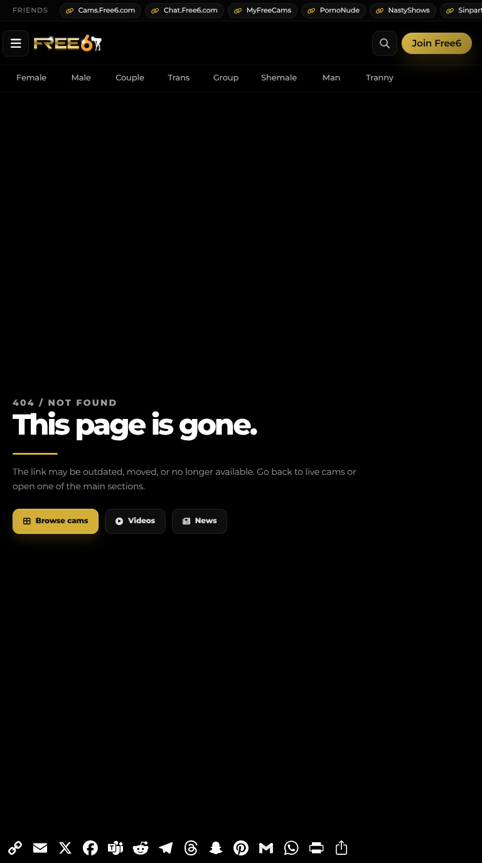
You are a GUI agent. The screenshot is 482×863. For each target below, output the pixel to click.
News (206, 521)
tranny (380, 78)
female (31, 78)
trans (179, 78)
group (225, 78)
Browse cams (62, 521)
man (332, 78)
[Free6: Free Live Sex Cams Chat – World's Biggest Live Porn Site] (68, 43)
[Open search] (384, 43)
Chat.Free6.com (191, 10)
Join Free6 (436, 43)
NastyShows (409, 10)
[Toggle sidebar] (16, 43)
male (81, 78)
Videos (141, 521)
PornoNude (340, 10)
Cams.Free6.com (107, 10)
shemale (279, 78)
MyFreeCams (269, 10)
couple (129, 78)
